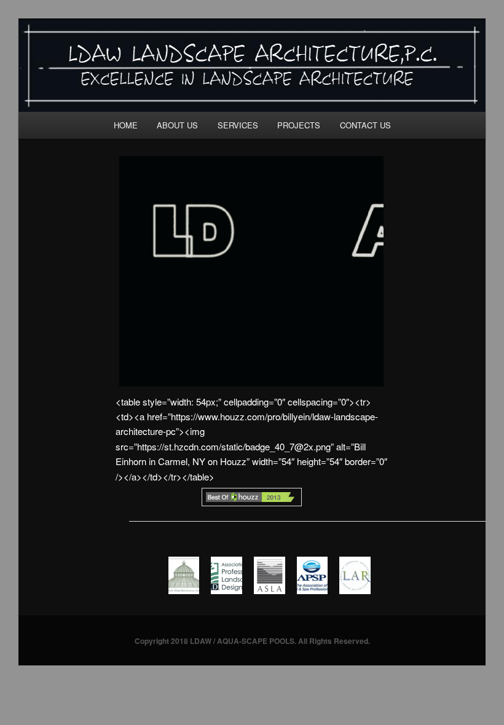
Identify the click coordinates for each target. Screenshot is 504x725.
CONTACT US (365, 125)
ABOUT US (177, 125)
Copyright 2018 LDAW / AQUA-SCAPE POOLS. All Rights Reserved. (252, 640)
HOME (126, 125)
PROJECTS (298, 125)
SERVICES (238, 125)
